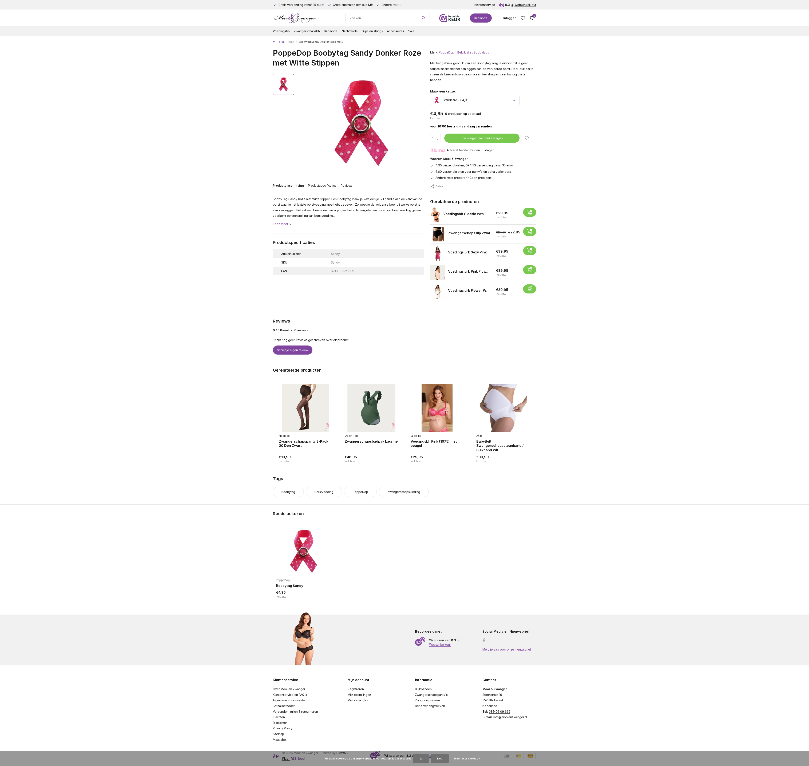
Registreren (356, 689)
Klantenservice (484, 5)
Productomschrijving (288, 185)
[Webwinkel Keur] (449, 17)
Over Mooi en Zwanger (289, 689)
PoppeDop (446, 52)
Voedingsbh (281, 31)
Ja (420, 758)
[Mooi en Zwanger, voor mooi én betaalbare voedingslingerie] (304, 17)
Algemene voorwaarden (290, 700)
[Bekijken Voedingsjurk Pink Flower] (437, 272)
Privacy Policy (282, 728)
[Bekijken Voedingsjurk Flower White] (437, 291)
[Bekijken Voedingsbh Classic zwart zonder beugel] (435, 215)
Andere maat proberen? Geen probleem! (463, 177)
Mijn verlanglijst (358, 700)
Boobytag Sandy (289, 586)
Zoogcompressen (427, 700)
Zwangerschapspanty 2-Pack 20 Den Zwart (303, 443)
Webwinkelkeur (525, 5)
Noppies (284, 435)
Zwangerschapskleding (403, 492)
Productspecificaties (322, 185)
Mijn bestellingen (359, 694)
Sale (411, 31)
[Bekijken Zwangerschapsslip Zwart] (437, 234)
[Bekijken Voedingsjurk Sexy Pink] (437, 253)
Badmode (481, 18)
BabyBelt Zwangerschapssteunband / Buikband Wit (500, 445)
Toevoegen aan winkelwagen (482, 138)
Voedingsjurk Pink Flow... (468, 271)
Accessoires (395, 31)
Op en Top (351, 435)
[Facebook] (484, 640)
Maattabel (280, 739)
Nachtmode (350, 31)
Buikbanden (423, 689)
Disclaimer (280, 722)
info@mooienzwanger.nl (510, 717)
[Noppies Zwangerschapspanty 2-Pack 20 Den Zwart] (305, 408)
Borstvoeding (324, 492)
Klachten (279, 717)
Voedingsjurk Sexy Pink (467, 252)
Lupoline (416, 435)
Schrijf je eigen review (292, 350)
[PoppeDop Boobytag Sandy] (303, 551)
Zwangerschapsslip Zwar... (470, 233)
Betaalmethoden (284, 706)
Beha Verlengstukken (430, 706)
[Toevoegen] (529, 212)
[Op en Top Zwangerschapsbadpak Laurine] (371, 408)
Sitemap (278, 734)
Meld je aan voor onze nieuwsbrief (506, 649)
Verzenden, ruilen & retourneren (295, 711)
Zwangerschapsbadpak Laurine (371, 441)
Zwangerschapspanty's (431, 694)
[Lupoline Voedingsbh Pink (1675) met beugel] (437, 408)
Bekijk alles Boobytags (473, 52)
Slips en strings (372, 31)
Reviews (346, 185)
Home (290, 41)
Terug (280, 41)
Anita (479, 435)
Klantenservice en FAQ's (290, 694)
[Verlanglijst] (523, 18)
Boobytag (288, 492)
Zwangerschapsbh (307, 31)
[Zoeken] (424, 18)
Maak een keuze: (443, 91)
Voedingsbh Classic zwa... (464, 214)
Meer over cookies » (467, 758)
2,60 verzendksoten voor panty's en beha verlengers (473, 171)
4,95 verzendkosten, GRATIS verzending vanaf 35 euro (474, 165)
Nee (439, 758)
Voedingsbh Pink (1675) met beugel (434, 443)
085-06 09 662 (499, 711)
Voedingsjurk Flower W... (468, 290)
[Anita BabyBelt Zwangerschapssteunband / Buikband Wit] (502, 408)
